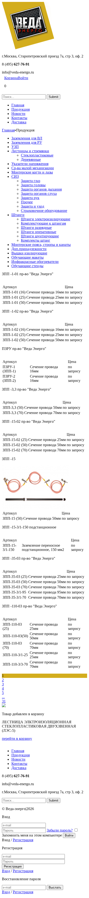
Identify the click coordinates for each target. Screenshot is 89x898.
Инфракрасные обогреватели (35, 262)
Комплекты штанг (35, 240)
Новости (18, 114)
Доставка (18, 122)
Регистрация (23, 840)
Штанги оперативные (38, 232)
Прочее (27, 202)
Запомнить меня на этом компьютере (32, 835)
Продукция (20, 109)
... (3, 697)
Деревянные (31, 159)
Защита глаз (30, 181)
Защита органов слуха (39, 194)
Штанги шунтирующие (40, 236)
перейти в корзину (17, 739)
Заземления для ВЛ (26, 138)
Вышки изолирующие (29, 253)
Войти (23, 78)
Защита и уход (32, 206)
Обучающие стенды (27, 266)
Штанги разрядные (36, 228)
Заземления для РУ (26, 142)
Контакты (19, 118)
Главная (17, 105)
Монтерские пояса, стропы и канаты (41, 245)
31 (4, 701)
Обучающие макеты (27, 257)
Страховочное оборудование (44, 211)
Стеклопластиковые (37, 155)
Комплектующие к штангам (43, 223)
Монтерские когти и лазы (32, 172)
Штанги (17, 215)
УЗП (15, 147)
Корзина (11, 78)
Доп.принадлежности (29, 249)
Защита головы (33, 185)
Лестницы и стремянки (30, 151)
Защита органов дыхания (41, 189)
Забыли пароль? (60, 830)
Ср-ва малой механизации (32, 168)
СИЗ (15, 176)
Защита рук (30, 198)
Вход (6, 871)
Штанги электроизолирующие (45, 219)
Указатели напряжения (29, 164)
